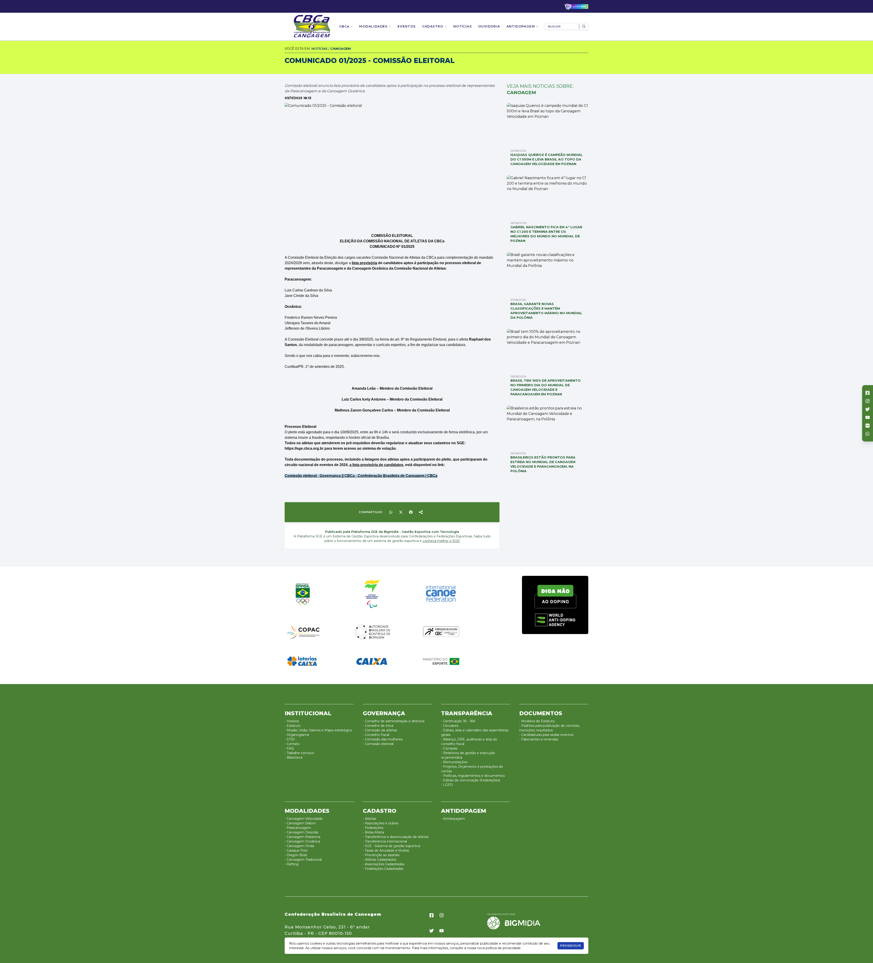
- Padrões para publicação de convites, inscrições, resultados (549, 728)
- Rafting (292, 864)
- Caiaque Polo (296, 850)
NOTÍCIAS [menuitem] (462, 26)
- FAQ (289, 748)
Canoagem (340, 49)
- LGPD (447, 785)
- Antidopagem (453, 819)
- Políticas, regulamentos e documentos (473, 776)
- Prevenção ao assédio (381, 855)
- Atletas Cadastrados (379, 860)
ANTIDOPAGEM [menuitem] (521, 26)
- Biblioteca (293, 757)
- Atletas (369, 819)
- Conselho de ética (378, 726)
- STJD (290, 739)
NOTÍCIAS (319, 49)
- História (292, 721)
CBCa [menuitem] (344, 26)
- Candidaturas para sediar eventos (546, 735)
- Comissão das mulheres (383, 739)
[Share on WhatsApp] (390, 512)
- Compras (449, 748)
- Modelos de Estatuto (537, 721)
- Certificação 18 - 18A (458, 721)
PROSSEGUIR (570, 945)
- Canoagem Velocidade (304, 819)
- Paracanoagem (298, 828)
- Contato (292, 744)
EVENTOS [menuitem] (407, 26)
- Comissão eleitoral (378, 744)
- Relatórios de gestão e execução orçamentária (468, 755)
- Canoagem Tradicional (303, 860)
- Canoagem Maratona (302, 837)
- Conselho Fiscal (376, 735)
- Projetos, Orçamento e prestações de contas (472, 769)
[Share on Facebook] (410, 512)
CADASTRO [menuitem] (432, 26)
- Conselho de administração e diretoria (393, 721)
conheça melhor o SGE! (441, 541)
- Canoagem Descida (301, 832)
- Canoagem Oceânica (302, 841)
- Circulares (449, 726)
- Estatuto (293, 726)
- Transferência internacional (385, 841)
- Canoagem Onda (299, 846)
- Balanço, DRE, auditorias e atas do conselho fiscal (469, 741)
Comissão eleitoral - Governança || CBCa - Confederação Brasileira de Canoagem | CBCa (361, 476)
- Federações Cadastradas (383, 869)
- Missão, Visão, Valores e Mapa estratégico (318, 730)
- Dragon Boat (296, 855)
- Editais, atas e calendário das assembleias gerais (474, 732)
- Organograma (297, 735)
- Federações (373, 828)
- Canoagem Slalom (300, 823)
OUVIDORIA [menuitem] (489, 26)
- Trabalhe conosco (299, 753)
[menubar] (439, 26)
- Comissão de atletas (380, 730)
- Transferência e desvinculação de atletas (396, 837)
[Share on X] (400, 512)
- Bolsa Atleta (373, 832)
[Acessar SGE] (576, 7)
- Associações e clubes (380, 823)
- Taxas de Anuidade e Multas (386, 850)
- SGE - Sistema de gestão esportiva (391, 846)
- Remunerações (454, 762)
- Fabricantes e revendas (538, 739)
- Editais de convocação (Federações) (470, 780)
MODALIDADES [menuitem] (373, 26)
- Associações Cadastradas (383, 864)
